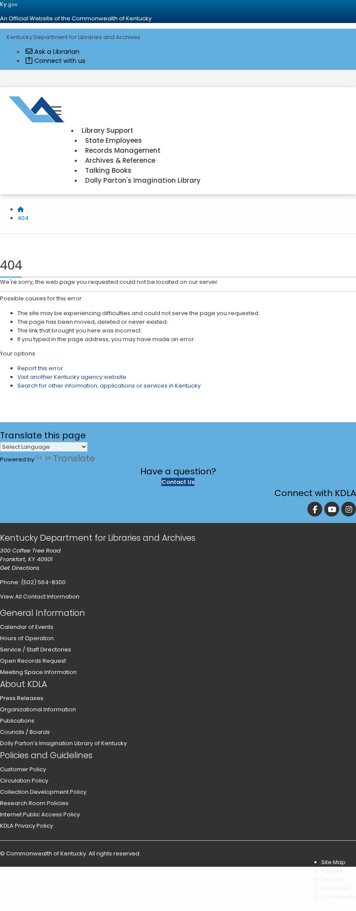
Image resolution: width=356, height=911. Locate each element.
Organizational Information (38, 709)
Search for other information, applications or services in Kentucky (109, 386)
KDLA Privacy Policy (26, 826)
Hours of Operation (27, 638)
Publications (17, 721)
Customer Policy (23, 769)
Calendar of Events (26, 627)
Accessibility (338, 897)
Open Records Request (33, 661)
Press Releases (21, 698)
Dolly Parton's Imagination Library (143, 180)
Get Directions (20, 568)
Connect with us (59, 60)
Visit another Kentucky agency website (71, 377)
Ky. (8, 4)
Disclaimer (336, 888)
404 (23, 218)
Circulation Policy (24, 780)
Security (332, 879)
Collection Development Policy (43, 792)
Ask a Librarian (56, 51)
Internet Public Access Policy (40, 814)
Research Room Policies (34, 803)
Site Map (333, 862)
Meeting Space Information (38, 672)
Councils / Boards (25, 732)
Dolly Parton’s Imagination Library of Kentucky (63, 743)
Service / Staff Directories (35, 649)
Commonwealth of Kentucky (46, 853)
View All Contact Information (39, 596)
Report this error (40, 368)
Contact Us (178, 482)
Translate (74, 458)
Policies (332, 871)
